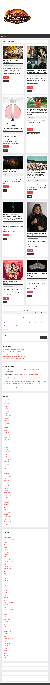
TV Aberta (6, 652)
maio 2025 (6, 425)
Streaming (6, 645)
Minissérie (6, 612)
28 (4, 325)
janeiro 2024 (6, 452)
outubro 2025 (7, 416)
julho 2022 (6, 483)
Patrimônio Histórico (8, 629)
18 (29, 320)
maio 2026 (6, 404)
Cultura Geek (7, 564)
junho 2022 (6, 485)
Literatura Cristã (7, 605)
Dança (5, 571)
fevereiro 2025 (7, 430)
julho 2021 (6, 504)
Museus (5, 614)
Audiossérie (6, 546)
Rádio (5, 636)
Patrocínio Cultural (36, 133)
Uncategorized (7, 655)
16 (16, 320)
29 (10, 325)
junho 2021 (6, 505)
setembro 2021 (7, 500)
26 (35, 322)
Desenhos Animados (8, 573)
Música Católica (7, 617)
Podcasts (6, 633)
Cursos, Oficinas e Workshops (10, 569)
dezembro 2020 (7, 516)
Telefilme (6, 648)
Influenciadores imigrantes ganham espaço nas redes (13, 349)
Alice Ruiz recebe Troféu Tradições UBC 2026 (12, 351)
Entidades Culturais (8, 581)
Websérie (6, 658)
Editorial (6, 580)
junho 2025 (6, 423)
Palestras (6, 628)
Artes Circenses (7, 537)
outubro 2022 (7, 478)
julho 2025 (6, 422)
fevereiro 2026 (7, 410)
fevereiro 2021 (7, 512)
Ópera (5, 624)
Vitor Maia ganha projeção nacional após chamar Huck (14, 354)
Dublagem (6, 576)
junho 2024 (6, 444)
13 (41, 317)
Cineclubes (6, 554)
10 (23, 317)
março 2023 (6, 469)
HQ (4, 599)
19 (35, 320)
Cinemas (6, 556)
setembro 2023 (7, 459)
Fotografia (6, 593)
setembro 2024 (7, 439)
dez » (7, 329)
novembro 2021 (7, 497)
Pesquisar (5, 335)
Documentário (7, 575)
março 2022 (6, 490)
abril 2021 (6, 509)
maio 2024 (6, 446)
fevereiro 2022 (7, 492)
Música (29, 91)
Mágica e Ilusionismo (8, 609)
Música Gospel (31, 253)
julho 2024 (6, 442)
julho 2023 (6, 463)
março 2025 (6, 428)
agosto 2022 (6, 481)
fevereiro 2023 (7, 471)
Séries (5, 641)
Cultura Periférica (8, 568)
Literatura (6, 150)
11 (29, 317)
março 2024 (6, 449)
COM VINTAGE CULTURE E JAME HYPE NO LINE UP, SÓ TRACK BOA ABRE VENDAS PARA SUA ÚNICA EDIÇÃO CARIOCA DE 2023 (36, 175)
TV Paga (6, 653)
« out (4, 329)
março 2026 (6, 408)
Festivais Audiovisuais (8, 588)
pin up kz (5, 678)
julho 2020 (6, 524)
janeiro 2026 (6, 411)
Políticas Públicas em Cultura (10, 634)
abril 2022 (6, 488)
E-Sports (6, 578)
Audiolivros (6, 544)
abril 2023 (6, 468)
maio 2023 (6, 466)
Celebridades (7, 551)
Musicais (6, 621)
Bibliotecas (6, 547)
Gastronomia (6, 81)
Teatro (5, 301)
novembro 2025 (7, 415)
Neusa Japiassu (7, 377)
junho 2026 (6, 403)
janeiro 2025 (6, 432)
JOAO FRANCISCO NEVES (10, 381)
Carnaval (6, 549)
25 (29, 322)
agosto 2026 (6, 399)
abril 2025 (6, 427)
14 (4, 320)
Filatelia (5, 590)
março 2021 (6, 511)
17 (23, 320)
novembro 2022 (7, 476)
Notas (5, 623)
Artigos (5, 542)
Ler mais (5, 77)
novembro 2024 (7, 435)
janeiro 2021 (6, 514)
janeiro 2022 (6, 493)
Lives (5, 607)
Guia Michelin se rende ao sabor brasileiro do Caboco (11, 61)
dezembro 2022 (7, 475)
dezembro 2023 (7, 454)
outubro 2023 (7, 458)
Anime (5, 535)
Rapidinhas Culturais (8, 638)
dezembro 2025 (7, 413)
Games (5, 595)
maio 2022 (6, 487)
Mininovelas (6, 611)
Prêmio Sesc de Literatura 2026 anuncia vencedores (13, 358)
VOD (5, 657)
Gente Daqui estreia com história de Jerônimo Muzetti (14, 356)
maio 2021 (6, 507)
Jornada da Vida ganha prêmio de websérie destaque (29, 374)
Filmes (5, 592)
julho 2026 (6, 401)
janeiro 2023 (6, 473)
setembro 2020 (7, 521)
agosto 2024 (6, 440)
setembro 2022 (7, 480)
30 (16, 325)
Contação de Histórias (8, 561)
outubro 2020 (7, 519)
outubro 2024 (7, 437)
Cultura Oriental (7, 566)
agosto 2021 (6, 502)
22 (10, 322)
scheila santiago (7, 386)
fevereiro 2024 (7, 451)
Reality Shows (7, 640)
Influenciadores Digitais (9, 602)
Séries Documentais (8, 643)
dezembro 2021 (7, 495)
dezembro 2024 (7, 434)
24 (23, 322)
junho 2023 (6, 464)
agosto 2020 (6, 523)
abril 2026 (6, 406)
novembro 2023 (7, 456)
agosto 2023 (6, 461)
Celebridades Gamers (8, 552)
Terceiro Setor (7, 650)
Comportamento (7, 557)
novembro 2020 (7, 517)
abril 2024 (6, 447)
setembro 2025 (7, 418)
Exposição (6, 585)
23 (16, 322)
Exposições (6, 587)
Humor (5, 600)
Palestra (6, 626)
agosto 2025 (6, 420)
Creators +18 (7, 563)
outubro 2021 (7, 499)
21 (4, 322)
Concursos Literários (8, 559)
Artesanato (6, 540)
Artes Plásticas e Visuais (9, 539)
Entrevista (6, 583)
